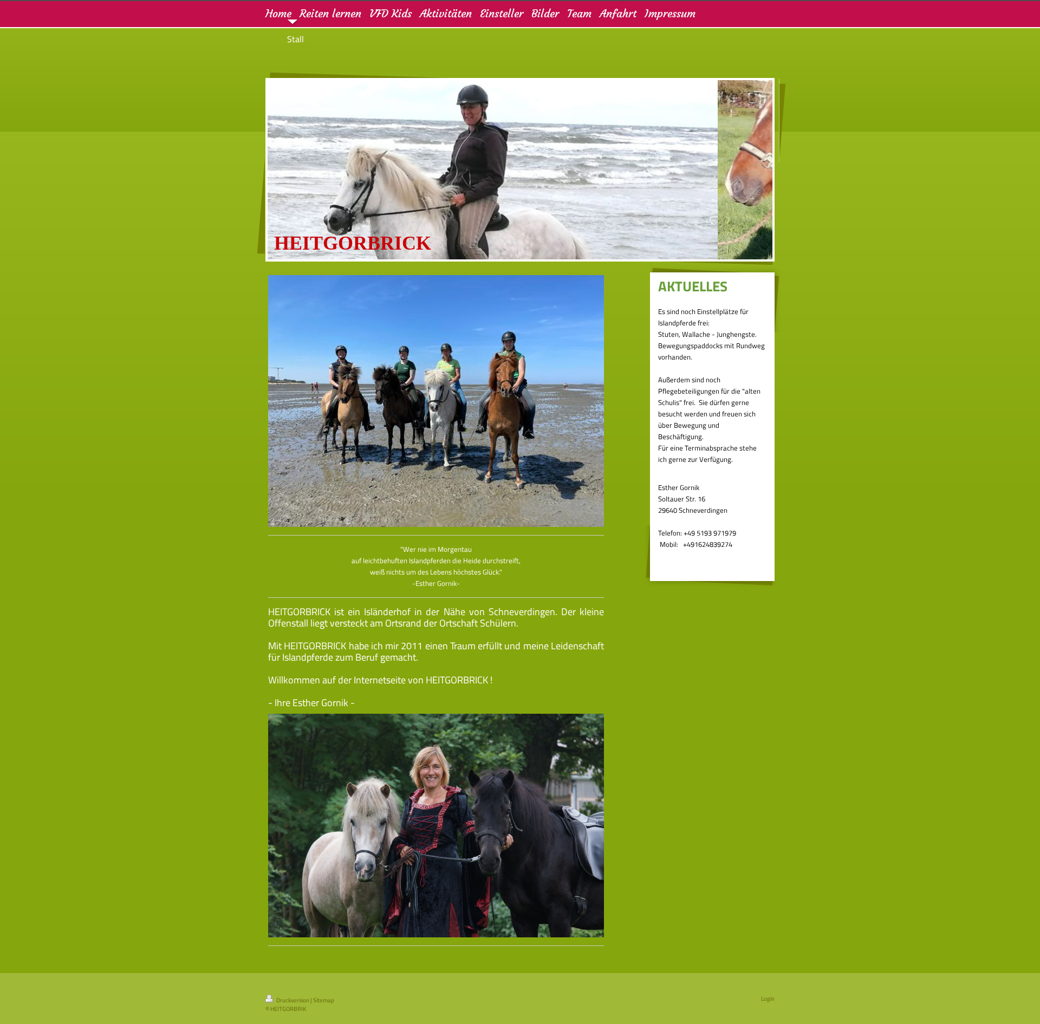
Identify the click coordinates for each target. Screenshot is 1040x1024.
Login (768, 998)
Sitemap (323, 1000)
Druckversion (292, 1000)
